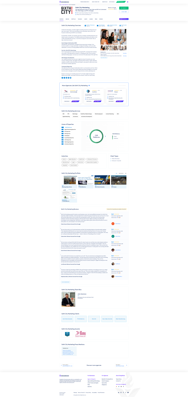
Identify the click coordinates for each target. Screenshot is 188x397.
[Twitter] (125, 392)
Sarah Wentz (118, 250)
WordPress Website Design (86, 113)
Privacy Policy (88, 392)
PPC (68, 113)
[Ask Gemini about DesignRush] (118, 386)
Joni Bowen (117, 263)
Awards (91, 19)
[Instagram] (120, 392)
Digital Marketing (66, 116)
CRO (118, 113)
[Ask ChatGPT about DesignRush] (121, 386)
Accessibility (94, 392)
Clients (85, 19)
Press (96, 19)
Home (60, 4)
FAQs (89, 384)
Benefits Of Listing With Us (107, 379)
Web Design (75, 113)
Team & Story (118, 379)
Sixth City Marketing (82, 7)
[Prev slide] (87, 136)
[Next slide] (105, 136)
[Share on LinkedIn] (66, 78)
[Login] (128, 2)
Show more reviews (65, 282)
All (116, 173)
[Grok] (123, 386)
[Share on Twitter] (64, 78)
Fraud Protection (101, 392)
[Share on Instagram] (68, 78)
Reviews (101, 19)
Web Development (99, 113)
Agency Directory (65, 4)
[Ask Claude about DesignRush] (116, 386)
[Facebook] (123, 392)
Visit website (123, 8)
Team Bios (80, 19)
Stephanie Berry (118, 276)
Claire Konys (117, 223)
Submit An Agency (105, 380)
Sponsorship (104, 382)
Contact (123, 11)
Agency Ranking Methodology (94, 380)
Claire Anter (117, 236)
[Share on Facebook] (62, 78)
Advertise (90, 386)
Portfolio (73, 19)
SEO (63, 113)
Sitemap (75, 392)
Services (67, 19)
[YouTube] (128, 392)
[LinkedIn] (118, 392)
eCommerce (75, 116)
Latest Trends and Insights (93, 382)
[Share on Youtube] (70, 78)
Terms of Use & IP (81, 392)
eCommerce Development (86, 116)
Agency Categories (91, 379)
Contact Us (118, 380)
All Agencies (104, 384)
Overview (61, 19)
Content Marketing (110, 113)
